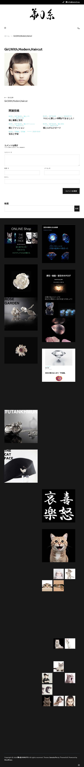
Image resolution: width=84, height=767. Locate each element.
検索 (6, 203)
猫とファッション (29, 124)
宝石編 (23, 131)
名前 (6, 168)
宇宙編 (17, 131)
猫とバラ (26, 116)
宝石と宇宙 (14, 134)
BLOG (11, 116)
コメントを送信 (71, 191)
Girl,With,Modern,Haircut (15, 100)
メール (47, 168)
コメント (8, 152)
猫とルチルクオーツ (52, 128)
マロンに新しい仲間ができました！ (59, 118)
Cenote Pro (53, 757)
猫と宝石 (61, 124)
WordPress (8, 760)
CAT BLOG (18, 116)
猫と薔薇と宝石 (16, 120)
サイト (6, 177)
